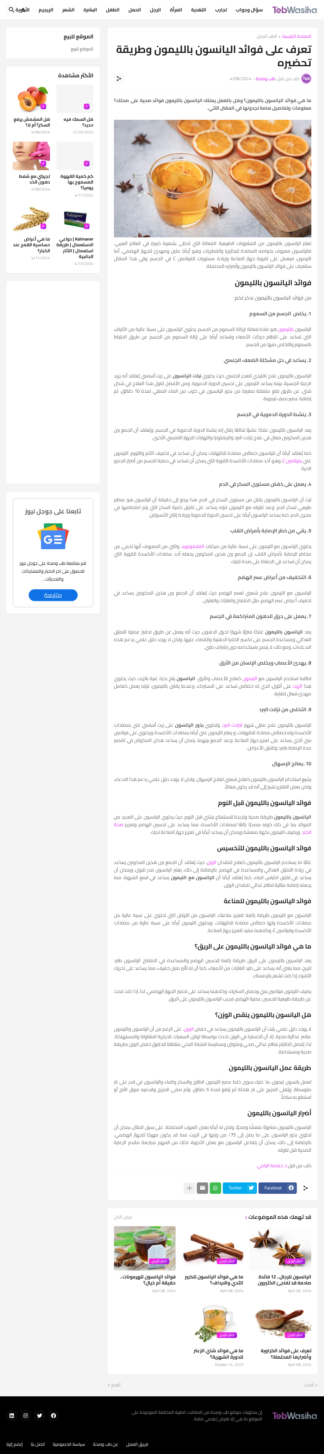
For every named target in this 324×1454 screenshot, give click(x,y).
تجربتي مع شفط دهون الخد (34, 179)
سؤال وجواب (249, 9)
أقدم (116, 1385)
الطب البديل (267, 36)
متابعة (53, 595)
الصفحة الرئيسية (296, 36)
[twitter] (39, 1415)
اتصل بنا (38, 1444)
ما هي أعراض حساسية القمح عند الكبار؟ (31, 245)
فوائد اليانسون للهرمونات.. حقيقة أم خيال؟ (148, 1280)
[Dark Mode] (24, 9)
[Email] (202, 1188)
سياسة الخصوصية (69, 1444)
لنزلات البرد (232, 725)
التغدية (198, 9)
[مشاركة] (119, 79)
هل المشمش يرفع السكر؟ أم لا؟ (32, 122)
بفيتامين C (292, 460)
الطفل (113, 9)
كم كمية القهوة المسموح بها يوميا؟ (76, 182)
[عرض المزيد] (189, 1188)
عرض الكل (123, 1217)
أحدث (309, 1385)
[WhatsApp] (215, 1188)
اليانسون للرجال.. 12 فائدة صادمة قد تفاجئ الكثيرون (284, 1280)
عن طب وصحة (105, 1444)
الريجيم (46, 9)
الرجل (155, 9)
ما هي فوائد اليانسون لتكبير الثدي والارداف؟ (214, 1280)
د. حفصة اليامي (272, 1165)
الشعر (68, 9)
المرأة (176, 9)
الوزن (211, 862)
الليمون (250, 678)
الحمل (134, 9)
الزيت (297, 686)
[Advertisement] (53, 382)
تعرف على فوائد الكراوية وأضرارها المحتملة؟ (286, 1354)
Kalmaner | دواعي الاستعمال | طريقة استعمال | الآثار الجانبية (74, 247)
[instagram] (25, 1415)
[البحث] (11, 9)
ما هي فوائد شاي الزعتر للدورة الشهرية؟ (218, 1354)
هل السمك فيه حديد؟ (78, 122)
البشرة (90, 9)
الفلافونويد (193, 546)
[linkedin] (11, 1415)
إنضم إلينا (14, 1444)
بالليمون (286, 329)
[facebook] (53, 1415)
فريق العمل (137, 1444)
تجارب (221, 9)
